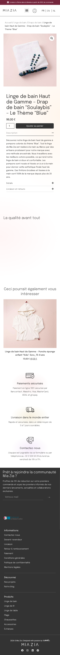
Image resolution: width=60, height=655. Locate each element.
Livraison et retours (15, 189)
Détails (9, 183)
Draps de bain (35, 23)
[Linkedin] (32, 650)
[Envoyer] (49, 497)
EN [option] (48, 11)
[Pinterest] (38, 650)
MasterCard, (43, 392)
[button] (26, 10)
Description (11, 133)
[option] (48, 11)
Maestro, (27, 392)
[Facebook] (22, 650)
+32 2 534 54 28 (31, 456)
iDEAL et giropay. (30, 395)
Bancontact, (17, 392)
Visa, (34, 392)
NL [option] (54, 11)
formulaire (40, 453)
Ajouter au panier (34, 126)
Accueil (8, 23)
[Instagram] (27, 650)
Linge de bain (20, 23)
